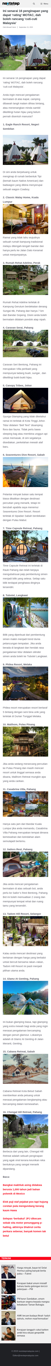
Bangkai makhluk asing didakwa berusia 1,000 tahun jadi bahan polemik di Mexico (22, 1189)
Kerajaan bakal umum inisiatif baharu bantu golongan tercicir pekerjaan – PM (32, 1286)
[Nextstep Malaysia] (11, 4)
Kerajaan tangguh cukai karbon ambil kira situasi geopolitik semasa (32, 1333)
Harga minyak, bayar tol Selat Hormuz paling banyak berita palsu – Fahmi (32, 1271)
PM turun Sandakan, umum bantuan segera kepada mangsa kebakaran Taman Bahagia (33, 1302)
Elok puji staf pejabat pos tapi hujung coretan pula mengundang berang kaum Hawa (25, 1206)
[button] (34, 4)
